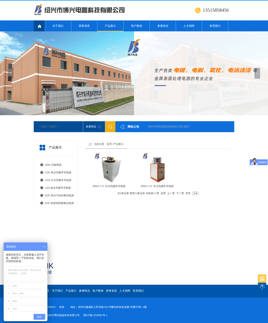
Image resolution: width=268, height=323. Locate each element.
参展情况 (162, 25)
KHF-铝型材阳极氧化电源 (59, 203)
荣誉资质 (84, 25)
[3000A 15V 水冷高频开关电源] (109, 168)
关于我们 (58, 25)
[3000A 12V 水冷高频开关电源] (157, 168)
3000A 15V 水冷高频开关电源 (108, 186)
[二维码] (262, 279)
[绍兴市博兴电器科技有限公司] (88, 14)
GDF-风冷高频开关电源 (58, 172)
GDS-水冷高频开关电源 (58, 180)
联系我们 (215, 25)
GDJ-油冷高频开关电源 (58, 187)
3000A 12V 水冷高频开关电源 (157, 186)
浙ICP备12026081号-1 (95, 315)
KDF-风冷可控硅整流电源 (59, 195)
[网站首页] (39, 25)
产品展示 (110, 25)
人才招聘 (188, 25)
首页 (109, 144)
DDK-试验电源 (53, 165)
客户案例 (136, 25)
